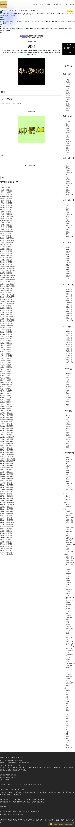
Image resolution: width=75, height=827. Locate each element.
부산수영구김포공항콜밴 (6, 382)
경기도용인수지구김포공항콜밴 (7, 320)
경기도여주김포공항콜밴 (6, 309)
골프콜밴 (13, 777)
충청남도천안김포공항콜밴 (6, 500)
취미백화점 (3, 814)
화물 (9, 785)
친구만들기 (69, 747)
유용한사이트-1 (70, 557)
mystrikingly (69, 682)
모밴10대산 (67, 65)
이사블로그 (69, 152)
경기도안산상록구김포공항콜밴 (7, 294)
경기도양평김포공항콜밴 (6, 307)
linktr (67, 613)
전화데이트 (67, 821)
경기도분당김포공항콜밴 (6, 272)
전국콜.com (11, 760)
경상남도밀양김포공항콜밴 (6, 447)
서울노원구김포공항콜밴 (6, 226)
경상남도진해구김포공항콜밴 (7, 462)
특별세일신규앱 (25, 10)
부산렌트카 (69, 465)
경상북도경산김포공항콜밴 (6, 465)
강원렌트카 (69, 485)
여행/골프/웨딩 (57, 4)
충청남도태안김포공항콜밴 (6, 506)
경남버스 (68, 269)
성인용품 (68, 504)
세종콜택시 (69, 346)
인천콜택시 (69, 335)
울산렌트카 (69, 469)
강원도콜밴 (15, 770)
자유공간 (41, 4)
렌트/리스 (68, 541)
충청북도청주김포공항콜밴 (6, 519)
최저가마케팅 (11, 814)
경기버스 (68, 249)
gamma (68, 667)
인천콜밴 (68, 83)
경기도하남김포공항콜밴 (6, 338)
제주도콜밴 (23, 770)
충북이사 (68, 139)
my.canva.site (70, 600)
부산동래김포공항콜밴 (5, 373)
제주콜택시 (69, 361)
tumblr (68, 577)
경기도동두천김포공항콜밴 (6, 259)
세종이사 (68, 136)
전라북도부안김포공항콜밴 (6, 428)
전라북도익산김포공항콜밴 (6, 432)
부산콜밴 (68, 86)
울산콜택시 (69, 342)
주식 (67, 742)
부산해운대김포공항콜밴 (6, 390)
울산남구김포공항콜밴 (5, 392)
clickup (68, 624)
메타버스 (68, 701)
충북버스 (68, 266)
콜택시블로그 (69, 363)
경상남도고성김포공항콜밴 (6, 443)
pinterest (68, 595)
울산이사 (68, 132)
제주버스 (68, 277)
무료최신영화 (69, 552)
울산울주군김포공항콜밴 (6, 397)
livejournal (69, 683)
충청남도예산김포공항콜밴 (6, 498)
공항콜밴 (2, 775)
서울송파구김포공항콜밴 (6, 207)
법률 (67, 735)
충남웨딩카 (69, 180)
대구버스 (68, 253)
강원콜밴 (68, 107)
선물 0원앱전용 (18, 10)
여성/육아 (68, 537)
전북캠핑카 (69, 229)
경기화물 (68, 375)
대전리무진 (69, 298)
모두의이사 (67, 116)
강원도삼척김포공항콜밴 (6, 535)
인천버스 (68, 251)
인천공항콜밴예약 (16, 799)
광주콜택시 (69, 344)
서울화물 (68, 373)
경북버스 (68, 267)
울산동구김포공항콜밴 (5, 393)
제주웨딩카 (69, 193)
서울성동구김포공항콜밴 (6, 211)
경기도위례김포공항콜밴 (6, 322)
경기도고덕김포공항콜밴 (6, 235)
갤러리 (48, 4)
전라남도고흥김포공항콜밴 (6, 410)
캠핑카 (17, 785)
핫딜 (24, 811)
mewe (68, 602)
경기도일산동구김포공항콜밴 (7, 240)
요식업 (67, 694)
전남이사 (68, 147)
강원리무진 (69, 317)
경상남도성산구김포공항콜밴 (7, 456)
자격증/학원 (69, 542)
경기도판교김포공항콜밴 (6, 333)
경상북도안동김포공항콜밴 (6, 475)
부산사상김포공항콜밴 (5, 379)
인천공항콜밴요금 (28, 799)
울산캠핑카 (69, 216)
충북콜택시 (69, 350)
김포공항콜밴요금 (28, 802)
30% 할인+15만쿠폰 (9, 10)
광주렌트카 (69, 470)
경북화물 (68, 394)
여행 (67, 698)
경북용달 (68, 436)
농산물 (67, 718)
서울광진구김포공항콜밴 (6, 209)
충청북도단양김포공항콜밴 (6, 508)
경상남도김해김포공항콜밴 (6, 445)
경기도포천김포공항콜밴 (6, 336)
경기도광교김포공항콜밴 (6, 246)
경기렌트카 (69, 459)
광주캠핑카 (69, 218)
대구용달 (68, 421)
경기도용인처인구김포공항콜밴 (7, 316)
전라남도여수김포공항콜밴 (6, 421)
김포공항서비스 (19, 762)
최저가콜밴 (18, 765)
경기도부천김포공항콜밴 (6, 264)
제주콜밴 (68, 108)
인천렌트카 (69, 461)
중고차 (67, 709)
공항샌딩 (8, 775)
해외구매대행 (30, 811)
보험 (67, 700)
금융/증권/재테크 (70, 544)
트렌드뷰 (68, 515)
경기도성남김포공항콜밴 (6, 274)
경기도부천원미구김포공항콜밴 (7, 266)
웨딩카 (27, 785)
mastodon (69, 589)
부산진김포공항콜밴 (5, 375)
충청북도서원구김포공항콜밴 (7, 522)
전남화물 (68, 399)
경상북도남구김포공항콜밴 (6, 484)
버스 (12, 785)
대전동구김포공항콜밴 (5, 346)
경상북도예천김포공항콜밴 (6, 478)
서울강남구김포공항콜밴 (6, 187)
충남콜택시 (69, 348)
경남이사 (68, 143)
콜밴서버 (68, 496)
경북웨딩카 (69, 183)
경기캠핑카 (69, 207)
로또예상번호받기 (70, 528)
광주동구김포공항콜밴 (5, 403)
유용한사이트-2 (70, 559)
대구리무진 (69, 295)
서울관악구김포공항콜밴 (6, 220)
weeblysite (69, 604)
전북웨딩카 (69, 187)
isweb (68, 685)
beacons (68, 610)
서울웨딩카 (69, 163)
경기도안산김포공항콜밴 (6, 292)
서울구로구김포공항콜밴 (6, 213)
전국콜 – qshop (70, 632)
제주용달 (68, 445)
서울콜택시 (69, 331)
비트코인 (68, 690)
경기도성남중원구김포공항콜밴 (7, 277)
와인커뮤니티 (69, 521)
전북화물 (68, 397)
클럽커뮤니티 (69, 523)
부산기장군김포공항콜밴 (6, 368)
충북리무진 (69, 308)
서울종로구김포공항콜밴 (6, 191)
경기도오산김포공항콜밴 (6, 312)
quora (68, 578)
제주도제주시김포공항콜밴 (6, 552)
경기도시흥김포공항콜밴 (6, 290)
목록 (3, 178)
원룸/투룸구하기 (70, 519)
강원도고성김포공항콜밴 (6, 532)
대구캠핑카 (69, 211)
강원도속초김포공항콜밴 (6, 537)
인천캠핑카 (69, 209)
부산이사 (68, 128)
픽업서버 (68, 498)
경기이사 (68, 123)
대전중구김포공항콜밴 (5, 351)
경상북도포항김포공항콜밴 (6, 482)
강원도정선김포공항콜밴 (6, 543)
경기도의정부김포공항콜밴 (6, 325)
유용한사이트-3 (70, 560)
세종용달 (68, 430)
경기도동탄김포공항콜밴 (6, 261)
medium (68, 575)
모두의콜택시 (68, 326)
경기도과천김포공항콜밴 (6, 244)
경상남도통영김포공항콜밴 (6, 463)
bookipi (68, 678)
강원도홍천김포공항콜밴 (6, 548)
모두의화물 (67, 368)
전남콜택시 (69, 357)
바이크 (67, 724)
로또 (67, 705)
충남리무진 (69, 306)
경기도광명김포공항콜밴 (6, 248)
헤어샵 (70, 819)
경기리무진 (69, 291)
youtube (68, 591)
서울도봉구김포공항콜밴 (6, 224)
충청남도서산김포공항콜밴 (6, 493)
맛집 (67, 692)
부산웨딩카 (69, 170)
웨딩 (49, 821)
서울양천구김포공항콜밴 (6, 204)
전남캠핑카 (69, 231)
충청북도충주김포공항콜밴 (6, 528)
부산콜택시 (69, 339)
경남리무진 (69, 311)
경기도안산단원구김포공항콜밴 (7, 296)
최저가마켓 (69, 720)
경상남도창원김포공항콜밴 (6, 452)
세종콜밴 (68, 94)
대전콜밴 (68, 88)
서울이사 (68, 121)
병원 (67, 535)
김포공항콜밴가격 (5, 802)
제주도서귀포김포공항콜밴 (6, 554)
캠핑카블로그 (69, 236)
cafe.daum (69, 608)
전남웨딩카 (69, 189)
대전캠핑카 (69, 214)
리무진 (32, 785)
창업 (67, 533)
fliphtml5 (68, 674)
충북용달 (68, 434)
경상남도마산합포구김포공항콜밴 (8, 458)
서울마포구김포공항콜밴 (6, 194)
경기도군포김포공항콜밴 (6, 253)
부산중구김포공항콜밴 (5, 388)
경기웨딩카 (69, 165)
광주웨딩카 (69, 176)
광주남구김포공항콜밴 (5, 401)
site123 (68, 661)
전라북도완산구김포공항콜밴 (7, 436)
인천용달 (68, 419)
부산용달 (68, 423)
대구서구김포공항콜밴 (5, 362)
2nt (67, 672)
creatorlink (69, 617)
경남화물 (68, 395)
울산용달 (68, 426)
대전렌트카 (69, 467)
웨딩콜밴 (2, 777)
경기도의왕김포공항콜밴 (6, 323)
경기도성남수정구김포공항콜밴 (7, 275)
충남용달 (68, 432)
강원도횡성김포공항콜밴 (6, 550)
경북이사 (68, 141)
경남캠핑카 (69, 227)
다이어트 (68, 740)
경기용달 (68, 417)
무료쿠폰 (68, 550)
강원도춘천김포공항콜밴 (6, 545)
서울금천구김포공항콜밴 (6, 215)
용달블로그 (69, 447)
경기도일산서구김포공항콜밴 (7, 242)
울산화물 (68, 384)
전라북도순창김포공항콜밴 (6, 430)
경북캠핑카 (69, 225)
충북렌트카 (69, 476)
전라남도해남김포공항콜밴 (6, 423)
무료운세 (68, 548)
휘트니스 (5, 821)
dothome (68, 626)
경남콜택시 (69, 353)
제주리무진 (69, 319)
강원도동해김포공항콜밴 (6, 533)
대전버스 (68, 256)
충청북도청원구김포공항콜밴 (7, 526)
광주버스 (68, 260)
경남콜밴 (68, 101)
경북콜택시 (69, 352)
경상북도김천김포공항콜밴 (6, 471)
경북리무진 (69, 309)
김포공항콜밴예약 (16, 802)
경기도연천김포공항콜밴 (6, 310)
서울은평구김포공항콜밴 (6, 200)
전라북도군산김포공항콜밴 (6, 425)
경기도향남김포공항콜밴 (6, 340)
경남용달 (68, 437)
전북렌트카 (69, 481)
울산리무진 (69, 300)
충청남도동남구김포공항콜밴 (7, 502)
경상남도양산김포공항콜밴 (6, 449)
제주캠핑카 (69, 235)
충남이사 (68, 138)
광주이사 (68, 134)
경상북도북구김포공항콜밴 (6, 486)
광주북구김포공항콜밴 (5, 404)
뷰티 (67, 744)
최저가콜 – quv (70, 643)
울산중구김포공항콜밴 (5, 399)
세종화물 (68, 388)
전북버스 (68, 271)
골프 (45, 821)
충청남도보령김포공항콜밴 (6, 491)
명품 (67, 733)
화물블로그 (69, 405)
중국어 (67, 746)
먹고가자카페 (69, 513)
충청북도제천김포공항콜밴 (6, 513)
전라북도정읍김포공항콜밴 (6, 440)
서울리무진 (69, 289)
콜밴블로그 (69, 110)
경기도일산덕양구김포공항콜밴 (7, 239)
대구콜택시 (69, 337)
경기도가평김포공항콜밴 (6, 233)
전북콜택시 (69, 355)
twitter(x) (69, 571)
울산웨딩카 (69, 174)
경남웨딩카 (69, 185)
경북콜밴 (68, 99)
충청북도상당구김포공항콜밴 (7, 521)
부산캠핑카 (69, 212)
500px (68, 580)
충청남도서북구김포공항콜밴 (7, 504)
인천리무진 (69, 293)
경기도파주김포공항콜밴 (6, 331)
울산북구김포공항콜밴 (5, 395)
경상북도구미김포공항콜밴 (6, 469)
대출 (67, 707)
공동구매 (37, 811)
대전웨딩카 (69, 172)
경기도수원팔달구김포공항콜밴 (7, 287)
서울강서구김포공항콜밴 (6, 202)
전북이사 (68, 145)
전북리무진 (69, 313)
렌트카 (22, 785)
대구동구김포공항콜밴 (5, 358)
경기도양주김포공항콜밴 (6, 305)
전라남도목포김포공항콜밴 (6, 416)
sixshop (68, 659)
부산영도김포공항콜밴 (5, 386)
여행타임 (68, 511)
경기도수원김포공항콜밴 (6, 281)
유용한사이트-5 (70, 564)
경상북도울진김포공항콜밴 (6, 480)
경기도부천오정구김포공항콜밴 (7, 270)
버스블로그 (69, 279)
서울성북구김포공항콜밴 (6, 229)
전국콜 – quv (69, 641)
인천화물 (68, 377)
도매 (67, 722)
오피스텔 (56, 819)
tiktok (67, 588)
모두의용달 (67, 410)
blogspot (68, 573)
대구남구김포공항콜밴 (5, 353)
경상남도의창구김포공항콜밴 (7, 454)
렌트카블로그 (69, 489)
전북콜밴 (68, 103)
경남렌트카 (69, 480)
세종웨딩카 (69, 178)
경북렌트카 (69, 478)
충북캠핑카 (69, 223)
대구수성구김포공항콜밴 (6, 364)
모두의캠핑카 (68, 200)
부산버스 (68, 255)
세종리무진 (69, 304)
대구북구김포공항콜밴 (5, 360)
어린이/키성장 (69, 539)
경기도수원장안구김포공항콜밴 (7, 283)
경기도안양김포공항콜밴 (6, 299)
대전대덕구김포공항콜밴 (6, 344)
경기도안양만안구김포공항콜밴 (7, 301)
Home (35, 4)
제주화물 (68, 403)
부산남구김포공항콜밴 (5, 369)
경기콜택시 (69, 333)
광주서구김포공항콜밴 (5, 408)
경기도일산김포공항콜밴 (6, 329)
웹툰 (67, 738)
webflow (68, 671)
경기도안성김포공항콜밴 (6, 298)
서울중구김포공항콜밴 (5, 193)
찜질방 (67, 716)
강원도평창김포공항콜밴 (6, 546)
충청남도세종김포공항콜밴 (6, 495)
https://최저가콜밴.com (16, 757)
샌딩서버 (68, 499)
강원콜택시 (69, 359)
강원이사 (68, 149)
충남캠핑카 (69, 222)
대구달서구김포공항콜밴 (6, 355)
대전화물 (68, 383)
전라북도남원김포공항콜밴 (6, 427)
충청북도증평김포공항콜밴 (6, 515)
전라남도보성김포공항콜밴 (6, 417)
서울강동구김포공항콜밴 (6, 205)
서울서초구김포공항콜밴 (6, 189)
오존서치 (2, 819)
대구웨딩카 (69, 169)
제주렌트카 (69, 487)
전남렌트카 (69, 483)
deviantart (69, 586)
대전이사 (68, 130)
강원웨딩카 (69, 191)
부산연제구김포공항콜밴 (6, 384)
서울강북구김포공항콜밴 (6, 222)
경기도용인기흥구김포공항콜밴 (7, 318)
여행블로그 (6, 807)
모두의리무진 (68, 284)
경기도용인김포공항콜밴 (6, 314)
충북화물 (68, 392)
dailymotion (69, 665)
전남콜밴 (68, 105)
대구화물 (68, 379)
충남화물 (68, 390)
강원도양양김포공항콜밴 (6, 539)
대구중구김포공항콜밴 (5, 366)
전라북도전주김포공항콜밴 (6, 434)
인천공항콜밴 (12, 789)
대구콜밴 (68, 84)
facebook (69, 569)
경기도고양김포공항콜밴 (6, 237)
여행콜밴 (8, 777)
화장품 (67, 736)
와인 (67, 703)
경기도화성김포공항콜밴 (6, 342)
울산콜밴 (68, 90)
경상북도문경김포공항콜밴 (6, 473)
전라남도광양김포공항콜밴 (6, 412)
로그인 (66, 4)
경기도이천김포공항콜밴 (6, 327)
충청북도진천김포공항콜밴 (6, 517)
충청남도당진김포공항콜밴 (6, 489)
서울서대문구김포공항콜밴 (6, 198)
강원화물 (68, 401)
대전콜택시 (69, 341)
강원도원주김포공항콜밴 (6, 541)
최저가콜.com (19, 760)
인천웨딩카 (69, 167)
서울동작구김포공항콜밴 (6, 218)
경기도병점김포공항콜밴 (6, 263)
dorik (67, 680)
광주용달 (68, 428)
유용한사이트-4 (70, 562)
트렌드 (67, 711)
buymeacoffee (70, 597)
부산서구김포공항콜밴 (5, 381)
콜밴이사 (8, 780)
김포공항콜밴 (21, 789)
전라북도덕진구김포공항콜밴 (7, 438)
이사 (67, 546)
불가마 (25, 821)
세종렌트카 (69, 472)
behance (68, 582)
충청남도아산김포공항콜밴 (6, 497)
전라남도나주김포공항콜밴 (6, 414)
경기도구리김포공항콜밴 (6, 252)
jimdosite (68, 599)
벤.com (27, 762)
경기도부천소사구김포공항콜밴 (7, 268)
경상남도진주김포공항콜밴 (6, 451)
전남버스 (68, 273)
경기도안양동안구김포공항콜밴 (7, 303)
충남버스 (68, 264)
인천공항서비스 (9, 762)
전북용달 (68, 439)
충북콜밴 (68, 97)
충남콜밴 (68, 95)
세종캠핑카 (69, 220)
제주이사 (68, 151)
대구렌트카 (69, 463)
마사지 (67, 714)
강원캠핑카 (69, 233)
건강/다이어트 (69, 531)
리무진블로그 (69, 321)
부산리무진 (69, 297)
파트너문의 (19, 814)
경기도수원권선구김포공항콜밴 (7, 285)
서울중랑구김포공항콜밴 (6, 228)
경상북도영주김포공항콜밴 (6, 476)
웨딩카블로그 (69, 194)
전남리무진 (69, 315)
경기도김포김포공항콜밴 (6, 255)
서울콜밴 (68, 79)
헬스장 (67, 729)
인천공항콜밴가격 (5, 799)
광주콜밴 (68, 92)
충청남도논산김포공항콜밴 (6, 487)
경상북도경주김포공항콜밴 (6, 467)
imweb (68, 606)
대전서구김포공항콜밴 (5, 347)
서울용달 (68, 415)
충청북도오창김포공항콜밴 (6, 510)
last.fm (68, 593)
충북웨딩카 (69, 181)
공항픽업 (13, 775)
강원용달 (68, 443)
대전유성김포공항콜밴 (5, 349)
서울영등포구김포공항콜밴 (6, 216)
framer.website (70, 663)
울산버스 (68, 258)
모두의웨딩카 (68, 158)
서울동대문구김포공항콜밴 (6, 231)
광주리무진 (69, 302)
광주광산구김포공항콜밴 (6, 406)
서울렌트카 (69, 457)
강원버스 (68, 275)
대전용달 (68, 425)
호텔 (67, 727)
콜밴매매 (2, 780)
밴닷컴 (2, 762)
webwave (69, 676)
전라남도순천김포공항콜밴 (6, 419)
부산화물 (68, 381)
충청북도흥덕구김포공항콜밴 (7, 524)
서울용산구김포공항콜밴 (6, 196)
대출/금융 (68, 529)
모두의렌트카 (68, 452)
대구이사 (68, 127)
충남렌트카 (69, 474)
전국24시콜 (38, 785)
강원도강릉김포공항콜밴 (6, 530)
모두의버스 (67, 242)
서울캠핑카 (69, 205)
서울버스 (68, 247)
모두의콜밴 (67, 74)
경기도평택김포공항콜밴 (6, 334)
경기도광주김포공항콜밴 (6, 250)
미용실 (67, 731)
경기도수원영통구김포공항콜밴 (7, 288)
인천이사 (68, 125)
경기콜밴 (68, 81)
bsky (67, 584)
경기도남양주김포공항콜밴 (6, 257)
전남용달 (68, 441)
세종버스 (68, 262)
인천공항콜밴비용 (39, 799)
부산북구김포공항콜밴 (5, 377)
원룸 (52, 819)
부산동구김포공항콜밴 (5, 371)
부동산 (67, 725)
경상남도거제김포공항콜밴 (6, 441)
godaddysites (70, 669)
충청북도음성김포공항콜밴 (6, 511)
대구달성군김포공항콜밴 (6, 357)
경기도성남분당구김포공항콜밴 (7, 279)
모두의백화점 (10, 811)
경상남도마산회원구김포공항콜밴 (8, 460)
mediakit (68, 612)
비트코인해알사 (70, 517)
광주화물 (68, 386)
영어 (67, 712)
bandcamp (69, 615)
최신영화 (68, 506)
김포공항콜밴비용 (39, 802)
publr (67, 623)
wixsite (68, 621)
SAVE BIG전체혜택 (34, 10)
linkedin (68, 619)
